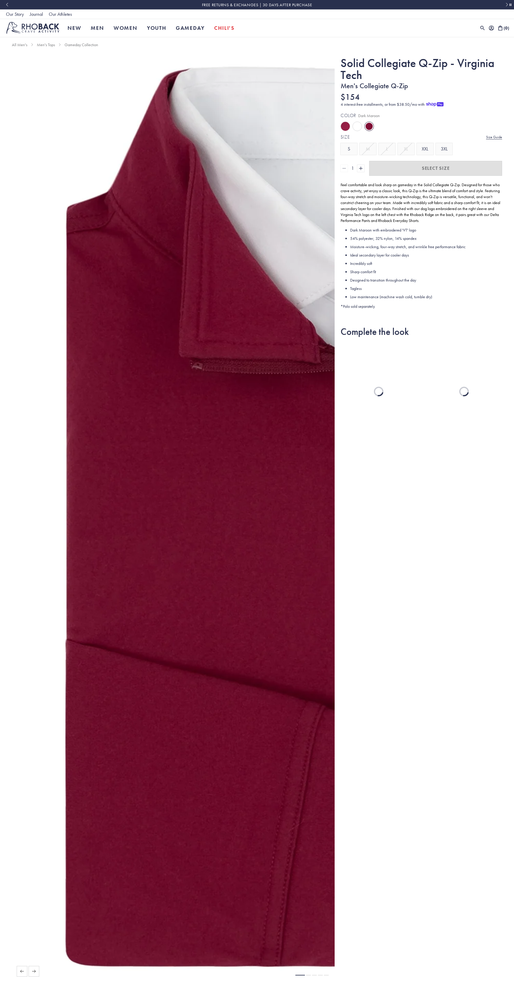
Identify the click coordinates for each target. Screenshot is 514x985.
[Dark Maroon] (345, 126)
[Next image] (34, 971)
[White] (357, 126)
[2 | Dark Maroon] (369, 126)
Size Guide (494, 137)
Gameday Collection (81, 44)
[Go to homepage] (33, 27)
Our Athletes (60, 14)
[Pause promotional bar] (510, 4)
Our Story (15, 14)
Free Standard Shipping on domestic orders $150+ (257, 4)
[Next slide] (507, 5)
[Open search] (482, 28)
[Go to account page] (491, 28)
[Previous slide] (7, 5)
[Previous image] (22, 971)
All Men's (19, 44)
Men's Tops (46, 44)
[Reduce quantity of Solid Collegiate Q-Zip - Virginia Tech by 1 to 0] (344, 168)
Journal (36, 14)
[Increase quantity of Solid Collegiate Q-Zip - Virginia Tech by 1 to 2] (360, 168)
